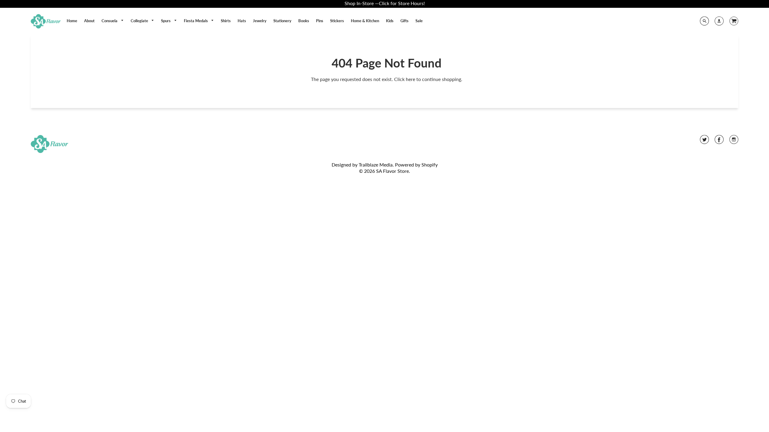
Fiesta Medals (196, 20)
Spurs (166, 20)
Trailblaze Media (376, 164)
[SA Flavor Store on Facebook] (719, 141)
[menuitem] (72, 20)
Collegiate (140, 20)
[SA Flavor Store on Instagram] (733, 141)
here (410, 79)
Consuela (110, 20)
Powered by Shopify (416, 164)
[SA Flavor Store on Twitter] (704, 141)
